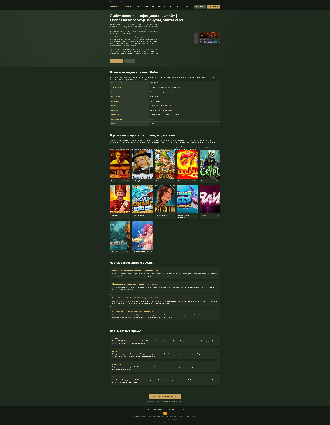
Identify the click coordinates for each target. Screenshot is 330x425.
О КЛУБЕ (139, 6)
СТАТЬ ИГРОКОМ (213, 6)
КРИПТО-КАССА (149, 6)
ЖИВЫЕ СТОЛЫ (129, 6)
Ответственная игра (171, 409)
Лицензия (181, 409)
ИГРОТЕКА (185, 6)
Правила (148, 409)
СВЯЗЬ (159, 6)
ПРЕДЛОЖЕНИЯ (167, 6)
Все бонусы (130, 61)
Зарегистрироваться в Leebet (165, 396)
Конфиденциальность (158, 409)
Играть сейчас (116, 61)
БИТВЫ (177, 6)
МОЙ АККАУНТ (200, 6)
